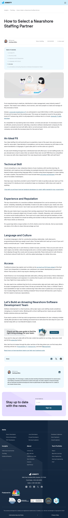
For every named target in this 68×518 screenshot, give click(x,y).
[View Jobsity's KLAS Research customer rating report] (12, 500)
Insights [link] (6, 10)
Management (46, 346)
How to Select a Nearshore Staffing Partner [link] (28, 10)
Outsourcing (32, 346)
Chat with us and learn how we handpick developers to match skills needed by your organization (34, 189)
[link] (7, 2)
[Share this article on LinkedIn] (51, 359)
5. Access (10, 64)
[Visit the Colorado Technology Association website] (48, 500)
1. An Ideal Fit (11, 53)
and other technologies (47, 174)
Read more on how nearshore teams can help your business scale (24, 350)
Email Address (39, 399)
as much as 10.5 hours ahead (46, 267)
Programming (21, 346)
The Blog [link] (12, 10)
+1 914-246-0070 (37, 480)
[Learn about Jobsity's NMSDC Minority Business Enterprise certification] (56, 500)
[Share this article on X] (56, 359)
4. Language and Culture (14, 61)
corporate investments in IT (17, 112)
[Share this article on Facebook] (61, 359)
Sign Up (48, 408)
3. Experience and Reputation (15, 58)
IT (26, 346)
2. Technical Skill (12, 55)
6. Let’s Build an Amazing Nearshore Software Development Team (25, 67)
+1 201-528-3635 (35, 483)
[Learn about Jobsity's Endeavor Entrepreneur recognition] (23, 500)
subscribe (14, 340)
